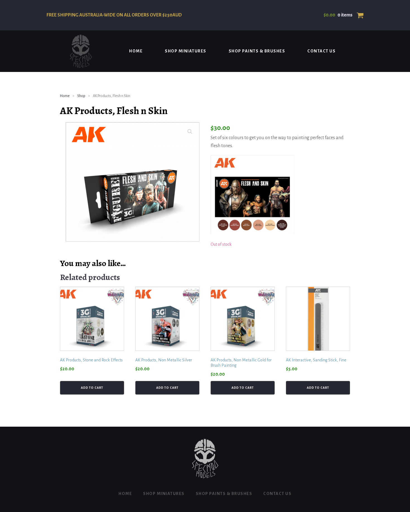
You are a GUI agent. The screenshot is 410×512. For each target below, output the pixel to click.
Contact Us (321, 51)
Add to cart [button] (92, 387)
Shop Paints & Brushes (257, 51)
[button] (190, 132)
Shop (81, 96)
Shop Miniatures (185, 51)
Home (136, 51)
